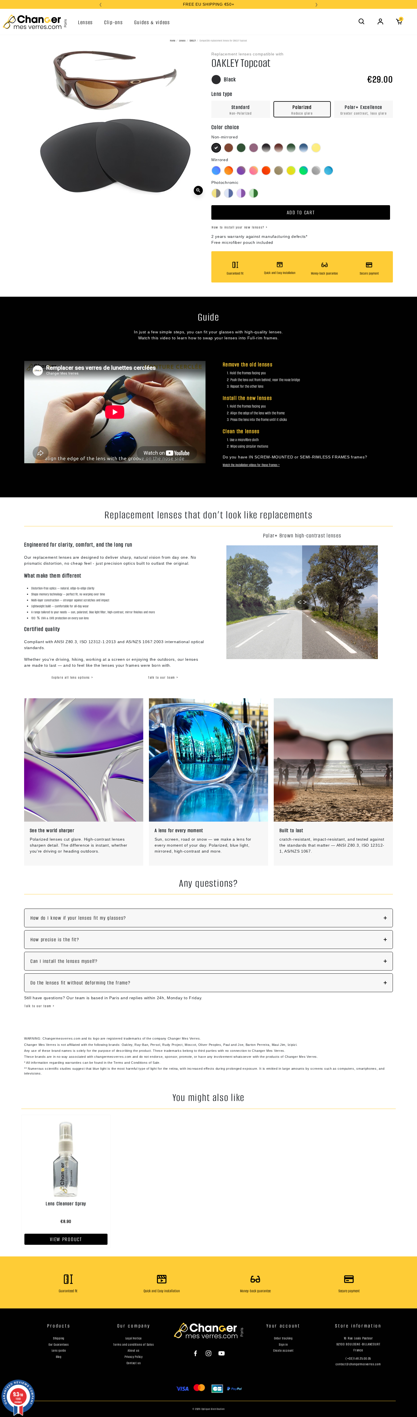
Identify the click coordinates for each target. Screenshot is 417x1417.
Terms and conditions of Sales (133, 1344)
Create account (283, 1350)
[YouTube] (218, 1353)
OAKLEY (192, 40)
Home (172, 40)
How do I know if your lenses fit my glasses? (78, 918)
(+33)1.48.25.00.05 (358, 1358)
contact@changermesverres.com (358, 1364)
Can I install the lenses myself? (64, 961)
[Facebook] (198, 1353)
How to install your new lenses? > (240, 227)
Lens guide (59, 1350)
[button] (361, 21)
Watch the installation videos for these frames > (251, 464)
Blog (59, 1356)
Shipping (58, 1338)
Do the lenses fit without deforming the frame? (80, 982)
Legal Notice (133, 1338)
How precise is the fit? (54, 939)
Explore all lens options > (72, 677)
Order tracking (283, 1338)
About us (133, 1350)
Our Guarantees (59, 1344)
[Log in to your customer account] (380, 21)
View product (66, 1239)
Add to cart (301, 212)
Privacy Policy (134, 1356)
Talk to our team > (163, 677)
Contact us (134, 1363)
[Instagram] (208, 1353)
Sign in (283, 1344)
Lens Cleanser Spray (66, 1203)
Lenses (182, 40)
